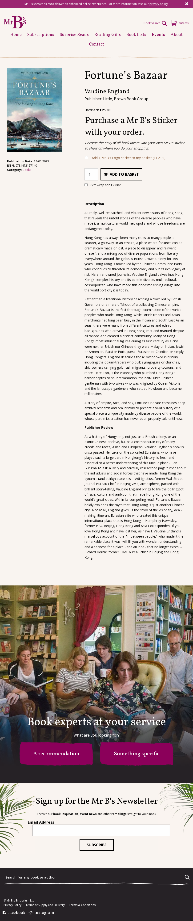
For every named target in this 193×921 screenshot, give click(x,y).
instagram (44, 913)
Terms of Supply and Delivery (45, 905)
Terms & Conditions (82, 905)
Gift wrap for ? (105, 185)
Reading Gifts (107, 35)
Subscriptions (40, 35)
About (177, 35)
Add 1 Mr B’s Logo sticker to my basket (128, 158)
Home (16, 35)
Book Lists (136, 35)
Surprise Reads (74, 35)
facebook (16, 913)
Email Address (41, 822)
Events (158, 35)
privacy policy (158, 4)
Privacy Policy (12, 905)
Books (27, 170)
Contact (96, 44)
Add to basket (124, 174)
